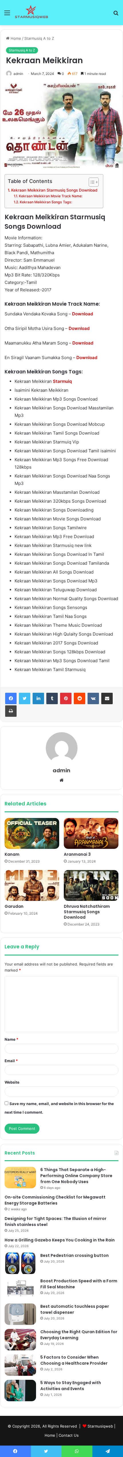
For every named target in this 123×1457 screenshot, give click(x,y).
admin (18, 73)
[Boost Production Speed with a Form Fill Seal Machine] (20, 1288)
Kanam (12, 854)
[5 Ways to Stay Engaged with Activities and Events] (20, 1390)
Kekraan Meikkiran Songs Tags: (46, 202)
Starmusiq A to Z (39, 38)
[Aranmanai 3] (91, 833)
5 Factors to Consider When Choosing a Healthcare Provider (74, 1360)
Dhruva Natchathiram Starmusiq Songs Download (87, 911)
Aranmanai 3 (77, 854)
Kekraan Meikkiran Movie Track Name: (50, 196)
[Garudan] (32, 885)
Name (11, 1039)
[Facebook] (11, 698)
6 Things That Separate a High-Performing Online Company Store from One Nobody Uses (76, 1176)
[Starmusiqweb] (31, 12)
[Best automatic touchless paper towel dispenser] (20, 1314)
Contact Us (69, 1435)
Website (12, 1082)
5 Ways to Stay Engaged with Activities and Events (70, 1386)
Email (11, 1060)
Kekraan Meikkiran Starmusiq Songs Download (54, 190)
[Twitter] (24, 698)
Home (15, 38)
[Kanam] (32, 833)
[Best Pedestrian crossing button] (20, 1263)
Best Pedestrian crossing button (74, 1255)
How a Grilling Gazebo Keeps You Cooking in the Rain (60, 1240)
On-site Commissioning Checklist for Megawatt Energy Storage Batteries (55, 1200)
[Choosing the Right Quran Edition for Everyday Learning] (20, 1339)
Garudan (14, 906)
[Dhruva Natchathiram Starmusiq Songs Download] (91, 885)
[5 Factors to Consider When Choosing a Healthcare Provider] (20, 1365)
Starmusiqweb (100, 1426)
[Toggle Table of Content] (90, 182)
